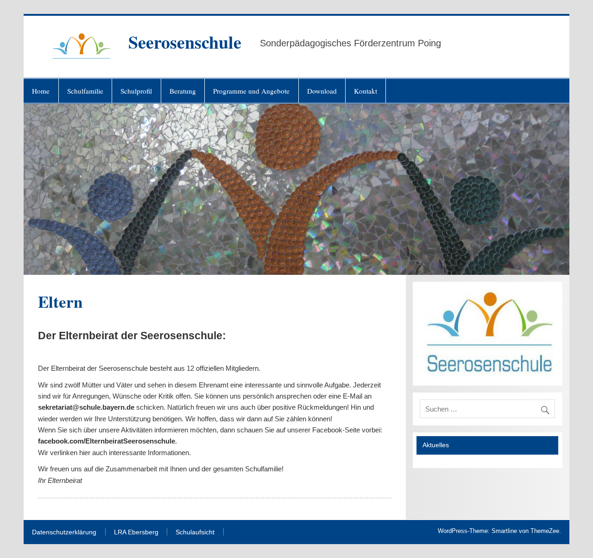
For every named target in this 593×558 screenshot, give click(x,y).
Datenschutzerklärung (64, 532)
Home (41, 90)
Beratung (183, 90)
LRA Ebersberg (136, 532)
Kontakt (365, 90)
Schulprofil (136, 90)
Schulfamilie (85, 90)
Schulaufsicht (195, 532)
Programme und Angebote (251, 90)
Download (322, 90)
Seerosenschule (184, 42)
